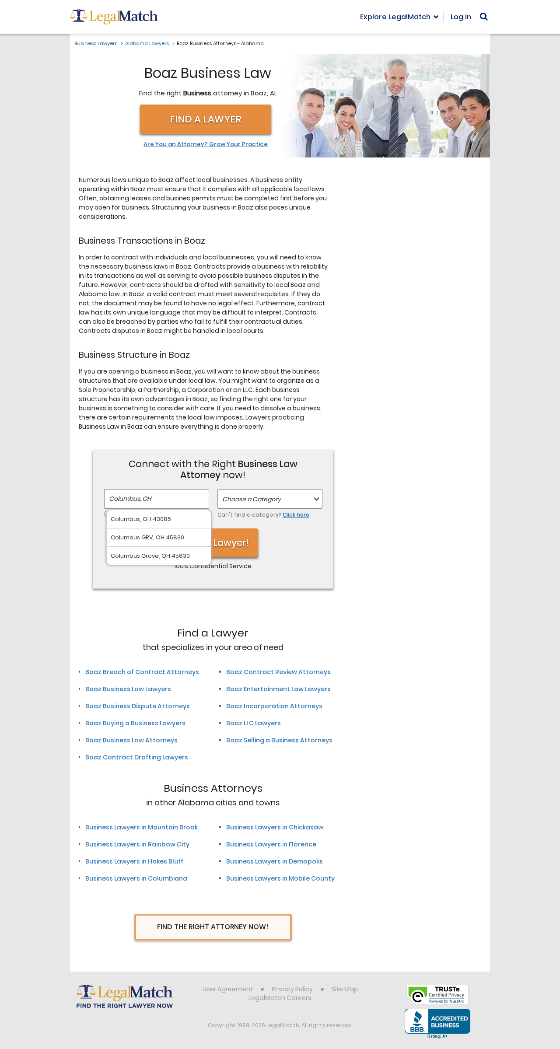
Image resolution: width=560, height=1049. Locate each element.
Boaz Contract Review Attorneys (278, 672)
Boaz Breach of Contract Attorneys (142, 672)
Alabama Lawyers (147, 43)
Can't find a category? (263, 514)
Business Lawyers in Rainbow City (137, 844)
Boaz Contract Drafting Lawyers (136, 757)
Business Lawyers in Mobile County (280, 878)
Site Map (345, 989)
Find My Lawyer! (213, 542)
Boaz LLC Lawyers (253, 723)
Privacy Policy (292, 989)
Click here (296, 514)
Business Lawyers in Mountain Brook (141, 827)
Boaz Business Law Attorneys (131, 740)
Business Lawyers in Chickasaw (274, 827)
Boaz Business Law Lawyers (128, 689)
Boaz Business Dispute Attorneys (137, 706)
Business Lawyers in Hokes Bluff (134, 861)
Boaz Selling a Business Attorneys (279, 740)
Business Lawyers (95, 43)
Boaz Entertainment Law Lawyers (278, 689)
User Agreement (228, 989)
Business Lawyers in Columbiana (136, 878)
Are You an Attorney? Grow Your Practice (206, 144)
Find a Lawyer (206, 119)
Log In (461, 17)
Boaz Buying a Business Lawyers (135, 723)
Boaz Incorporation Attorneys (274, 706)
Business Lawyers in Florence (271, 844)
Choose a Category (251, 499)
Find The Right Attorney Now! (213, 927)
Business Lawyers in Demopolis (274, 861)
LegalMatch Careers (280, 997)
